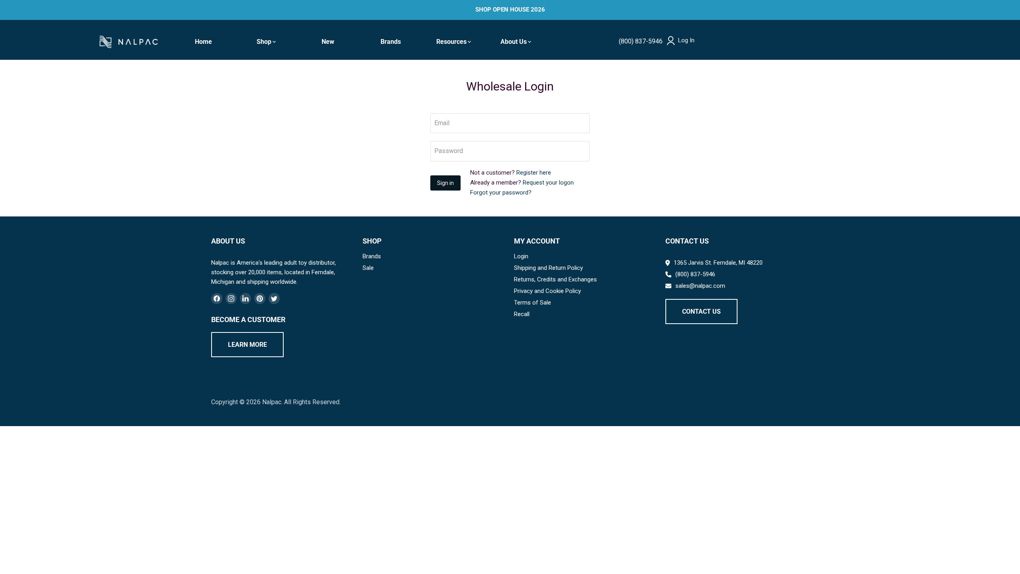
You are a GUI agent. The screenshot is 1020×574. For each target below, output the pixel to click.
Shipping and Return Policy (548, 267)
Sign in (445, 183)
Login (521, 256)
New (328, 41)
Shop (264, 41)
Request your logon (548, 182)
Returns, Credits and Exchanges (555, 279)
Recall (522, 314)
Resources (451, 41)
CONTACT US (701, 311)
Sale (368, 267)
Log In (686, 40)
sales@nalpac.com (700, 285)
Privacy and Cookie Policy (547, 291)
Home (203, 41)
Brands (391, 41)
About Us (513, 41)
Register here (533, 172)
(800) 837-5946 (641, 41)
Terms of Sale (532, 302)
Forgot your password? (501, 192)
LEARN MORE (247, 344)
